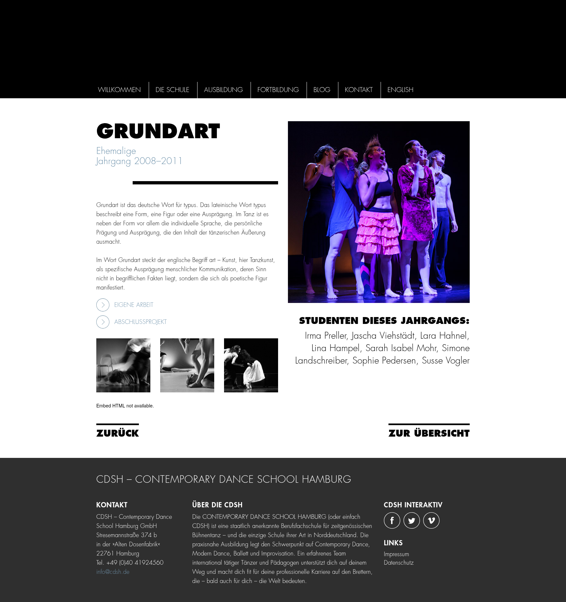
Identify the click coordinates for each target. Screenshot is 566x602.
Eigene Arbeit (133, 305)
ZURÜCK (117, 433)
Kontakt (359, 89)
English (400, 89)
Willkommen (119, 89)
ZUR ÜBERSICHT (429, 433)
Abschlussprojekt (140, 322)
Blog (321, 89)
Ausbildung (223, 89)
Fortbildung (278, 89)
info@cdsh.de (112, 572)
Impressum (396, 554)
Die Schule (172, 89)
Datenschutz (399, 563)
